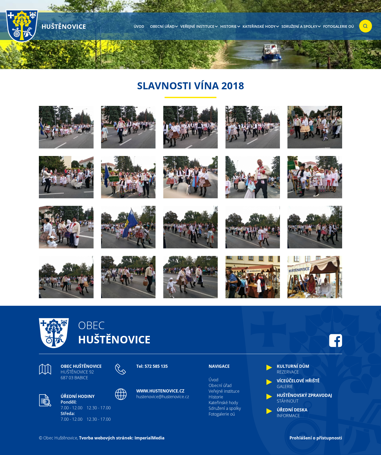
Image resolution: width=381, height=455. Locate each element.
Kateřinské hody (259, 26)
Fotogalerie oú (338, 26)
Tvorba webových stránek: (106, 438)
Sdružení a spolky (299, 26)
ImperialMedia (150, 438)
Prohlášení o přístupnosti (316, 438)
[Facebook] (335, 340)
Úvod (139, 26)
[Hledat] (365, 26)
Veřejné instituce (197, 26)
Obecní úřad (162, 26)
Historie (228, 26)
